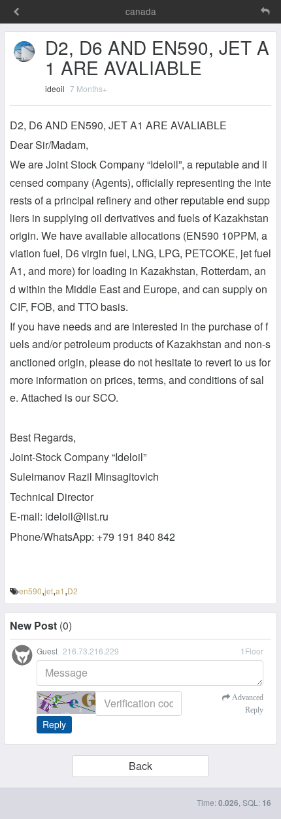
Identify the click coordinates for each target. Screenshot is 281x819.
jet (48, 590)
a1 (60, 590)
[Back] (16, 12)
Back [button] (140, 765)
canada (140, 11)
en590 (30, 590)
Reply (54, 724)
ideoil (55, 88)
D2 (72, 590)
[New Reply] (238, 11)
